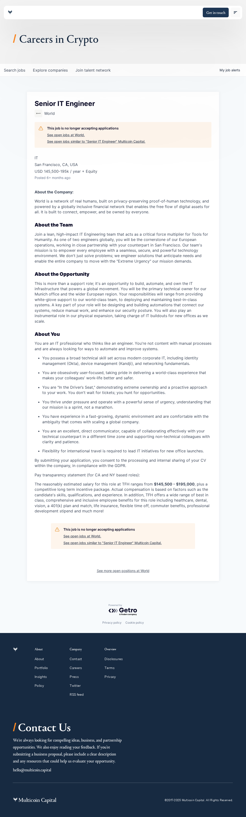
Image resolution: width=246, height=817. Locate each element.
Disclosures (114, 659)
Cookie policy (134, 622)
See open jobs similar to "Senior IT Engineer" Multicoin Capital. (96, 141)
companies (50, 70)
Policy (39, 685)
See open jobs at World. (66, 135)
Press (74, 676)
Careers (76, 667)
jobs (14, 70)
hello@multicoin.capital (32, 770)
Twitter (75, 685)
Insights (41, 676)
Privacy (110, 676)
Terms (109, 667)
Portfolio (41, 667)
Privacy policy (112, 622)
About (39, 659)
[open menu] (235, 12)
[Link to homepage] (10, 12)
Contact (76, 659)
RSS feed (77, 694)
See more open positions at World (123, 571)
